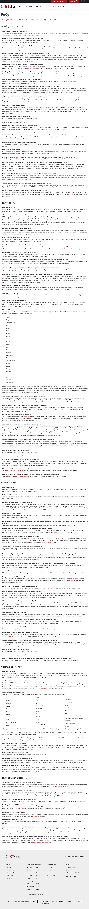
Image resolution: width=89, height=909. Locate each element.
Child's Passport (72, 581)
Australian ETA (29, 677)
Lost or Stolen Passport (71, 573)
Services (54, 6)
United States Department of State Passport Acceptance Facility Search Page (28, 525)
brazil (37, 870)
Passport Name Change (36, 567)
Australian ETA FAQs (40, 20)
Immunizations (44, 465)
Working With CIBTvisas (8, 20)
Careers (78, 901)
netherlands (30, 886)
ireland (37, 881)
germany (38, 878)
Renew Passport (46, 542)
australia (29, 867)
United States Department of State (14, 471)
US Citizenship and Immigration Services (18, 476)
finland (38, 875)
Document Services (38, 6)
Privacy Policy (44, 901)
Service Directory (69, 194)
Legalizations (72, 187)
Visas (29, 68)
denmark (29, 875)
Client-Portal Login (58, 1)
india (28, 884)
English (83, 1)
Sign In (73, 1)
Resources (47, 6)
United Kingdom (31, 895)
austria (38, 867)
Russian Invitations (56, 264)
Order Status (61, 6)
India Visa (49, 870)
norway (38, 886)
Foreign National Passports (21, 595)
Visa (83, 738)
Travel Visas (29, 6)
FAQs (34, 901)
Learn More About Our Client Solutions (18, 901)
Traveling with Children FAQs (55, 20)
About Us (21, 6)
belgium (29, 870)
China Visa (49, 867)
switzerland (39, 892)
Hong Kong (30, 881)
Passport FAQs (30, 20)
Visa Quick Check (77, 211)
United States (39, 895)
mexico (37, 884)
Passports (35, 68)
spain (37, 889)
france (29, 878)
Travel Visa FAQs (20, 20)
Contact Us (69, 870)
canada (29, 873)
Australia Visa (50, 873)
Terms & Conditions (57, 901)
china (37, 873)
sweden (29, 892)
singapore (29, 889)
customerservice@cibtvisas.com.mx (12, 83)
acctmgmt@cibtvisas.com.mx (18, 154)
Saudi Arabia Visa (51, 875)
